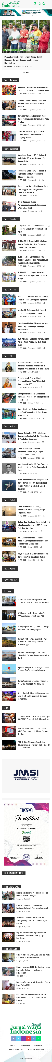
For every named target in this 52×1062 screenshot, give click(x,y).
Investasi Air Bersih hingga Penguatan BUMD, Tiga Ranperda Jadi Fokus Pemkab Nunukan (33, 731)
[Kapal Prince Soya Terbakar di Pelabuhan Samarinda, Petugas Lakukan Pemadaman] (9, 453)
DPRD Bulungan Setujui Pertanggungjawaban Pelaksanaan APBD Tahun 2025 (32, 204)
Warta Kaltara (10, 50)
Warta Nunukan (26, 50)
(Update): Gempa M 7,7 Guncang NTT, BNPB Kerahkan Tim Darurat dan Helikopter (33, 669)
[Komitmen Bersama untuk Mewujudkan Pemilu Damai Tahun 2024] (8, 985)
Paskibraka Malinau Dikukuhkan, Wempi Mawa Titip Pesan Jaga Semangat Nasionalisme (34, 326)
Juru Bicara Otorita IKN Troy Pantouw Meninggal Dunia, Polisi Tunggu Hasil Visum (33, 467)
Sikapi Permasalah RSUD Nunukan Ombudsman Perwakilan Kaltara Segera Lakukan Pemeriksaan (33, 970)
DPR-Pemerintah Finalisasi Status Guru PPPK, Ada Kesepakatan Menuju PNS (32, 614)
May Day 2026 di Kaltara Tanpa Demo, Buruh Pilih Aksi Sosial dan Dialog (33, 555)
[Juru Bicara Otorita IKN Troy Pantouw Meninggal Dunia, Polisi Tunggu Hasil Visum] (9, 468)
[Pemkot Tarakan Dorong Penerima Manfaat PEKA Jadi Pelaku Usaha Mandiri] (9, 105)
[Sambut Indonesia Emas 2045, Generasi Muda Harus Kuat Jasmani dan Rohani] (8, 957)
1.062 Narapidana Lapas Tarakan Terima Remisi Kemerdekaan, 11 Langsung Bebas (31, 134)
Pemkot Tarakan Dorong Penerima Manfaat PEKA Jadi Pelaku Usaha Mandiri (32, 103)
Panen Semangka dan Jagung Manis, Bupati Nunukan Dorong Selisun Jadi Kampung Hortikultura (23, 60)
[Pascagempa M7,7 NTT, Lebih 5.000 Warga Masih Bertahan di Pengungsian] (9, 628)
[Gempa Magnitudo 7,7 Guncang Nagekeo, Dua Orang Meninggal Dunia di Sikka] (9, 682)
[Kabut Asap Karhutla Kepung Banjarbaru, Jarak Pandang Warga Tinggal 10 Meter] (9, 511)
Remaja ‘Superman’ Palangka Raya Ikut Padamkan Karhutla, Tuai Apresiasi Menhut (33, 601)
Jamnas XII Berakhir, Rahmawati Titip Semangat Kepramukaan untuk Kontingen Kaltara (31, 920)
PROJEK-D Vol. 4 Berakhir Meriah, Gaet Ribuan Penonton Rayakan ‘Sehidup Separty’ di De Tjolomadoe (34, 744)
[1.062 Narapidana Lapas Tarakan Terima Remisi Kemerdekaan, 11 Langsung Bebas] (9, 136)
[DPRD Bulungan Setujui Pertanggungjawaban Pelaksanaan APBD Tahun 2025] (9, 206)
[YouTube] (28, 1038)
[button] (23, 72)
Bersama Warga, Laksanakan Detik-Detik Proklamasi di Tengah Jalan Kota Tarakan (33, 118)
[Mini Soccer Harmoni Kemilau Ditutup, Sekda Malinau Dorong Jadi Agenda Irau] (9, 299)
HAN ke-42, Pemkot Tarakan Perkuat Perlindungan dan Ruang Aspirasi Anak (33, 89)
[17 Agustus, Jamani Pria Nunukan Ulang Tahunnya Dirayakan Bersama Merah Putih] (9, 230)
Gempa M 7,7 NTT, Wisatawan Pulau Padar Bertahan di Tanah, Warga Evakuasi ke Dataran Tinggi (33, 641)
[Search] (43, 4)
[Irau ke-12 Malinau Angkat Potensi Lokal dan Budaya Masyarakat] (9, 313)
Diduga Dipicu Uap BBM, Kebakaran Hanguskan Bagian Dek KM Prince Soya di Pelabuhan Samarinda (33, 436)
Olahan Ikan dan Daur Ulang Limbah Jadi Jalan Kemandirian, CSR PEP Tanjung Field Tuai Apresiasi (34, 525)
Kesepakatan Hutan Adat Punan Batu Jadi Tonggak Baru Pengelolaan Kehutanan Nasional (33, 189)
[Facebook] (13, 1038)
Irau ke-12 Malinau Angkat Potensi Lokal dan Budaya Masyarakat (32, 312)
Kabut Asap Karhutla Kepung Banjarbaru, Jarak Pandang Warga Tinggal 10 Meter (31, 509)
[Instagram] (23, 1038)
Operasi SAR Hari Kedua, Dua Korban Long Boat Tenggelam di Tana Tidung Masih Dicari (32, 412)
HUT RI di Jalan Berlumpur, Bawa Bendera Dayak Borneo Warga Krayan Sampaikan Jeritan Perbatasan (33, 259)
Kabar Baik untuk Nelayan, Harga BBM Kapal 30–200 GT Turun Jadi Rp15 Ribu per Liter (33, 718)
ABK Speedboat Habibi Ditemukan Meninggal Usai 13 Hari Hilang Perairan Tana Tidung (33, 396)
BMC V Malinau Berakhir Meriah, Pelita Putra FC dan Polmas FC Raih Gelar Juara (33, 341)
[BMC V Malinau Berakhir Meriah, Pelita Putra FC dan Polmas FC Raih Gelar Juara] (9, 343)
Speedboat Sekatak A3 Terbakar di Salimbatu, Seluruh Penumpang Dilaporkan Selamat (32, 173)
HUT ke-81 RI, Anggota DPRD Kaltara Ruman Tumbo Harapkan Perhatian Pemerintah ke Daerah (32, 244)
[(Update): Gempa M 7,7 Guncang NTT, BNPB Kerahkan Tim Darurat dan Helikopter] (9, 669)
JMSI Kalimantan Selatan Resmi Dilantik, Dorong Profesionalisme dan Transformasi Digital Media (33, 540)
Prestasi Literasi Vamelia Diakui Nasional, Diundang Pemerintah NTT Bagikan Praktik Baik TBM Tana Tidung (33, 365)
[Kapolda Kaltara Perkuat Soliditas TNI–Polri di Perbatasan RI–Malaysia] (8, 895)
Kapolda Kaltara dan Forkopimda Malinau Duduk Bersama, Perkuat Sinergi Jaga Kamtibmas (31, 935)
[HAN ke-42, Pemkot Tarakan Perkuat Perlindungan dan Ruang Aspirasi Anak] (9, 90)
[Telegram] (33, 1038)
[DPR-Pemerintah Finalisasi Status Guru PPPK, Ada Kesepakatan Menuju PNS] (9, 615)
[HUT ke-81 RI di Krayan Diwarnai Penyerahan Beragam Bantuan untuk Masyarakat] (9, 277)
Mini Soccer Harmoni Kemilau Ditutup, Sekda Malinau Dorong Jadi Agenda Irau (33, 298)
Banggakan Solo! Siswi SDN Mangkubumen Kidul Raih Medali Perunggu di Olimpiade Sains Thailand (33, 696)
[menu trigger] (48, 4)
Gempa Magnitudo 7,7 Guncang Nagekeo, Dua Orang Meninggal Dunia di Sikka (33, 682)
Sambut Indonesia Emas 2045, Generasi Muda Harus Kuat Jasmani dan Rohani (33, 956)
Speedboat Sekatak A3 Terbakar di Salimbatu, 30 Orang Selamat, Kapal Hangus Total (32, 158)
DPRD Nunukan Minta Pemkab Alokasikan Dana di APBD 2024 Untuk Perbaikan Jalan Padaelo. (31, 997)
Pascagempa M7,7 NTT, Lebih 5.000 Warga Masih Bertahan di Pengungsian (33, 628)
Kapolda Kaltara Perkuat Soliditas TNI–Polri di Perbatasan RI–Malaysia (32, 894)
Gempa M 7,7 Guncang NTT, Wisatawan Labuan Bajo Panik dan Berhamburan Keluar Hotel (33, 655)
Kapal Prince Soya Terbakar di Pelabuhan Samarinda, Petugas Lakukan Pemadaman (30, 451)
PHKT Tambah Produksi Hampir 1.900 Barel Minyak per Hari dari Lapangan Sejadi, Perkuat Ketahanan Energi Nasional (33, 484)
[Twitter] (18, 1038)
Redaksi (9, 66)
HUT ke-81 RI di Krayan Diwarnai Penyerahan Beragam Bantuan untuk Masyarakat (33, 275)
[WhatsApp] (38, 1038)
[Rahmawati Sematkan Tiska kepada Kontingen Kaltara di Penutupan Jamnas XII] (8, 908)
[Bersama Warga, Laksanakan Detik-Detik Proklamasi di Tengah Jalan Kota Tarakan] (9, 120)
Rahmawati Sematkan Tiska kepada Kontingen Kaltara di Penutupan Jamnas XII (32, 907)
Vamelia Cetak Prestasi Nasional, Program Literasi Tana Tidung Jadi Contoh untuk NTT (31, 381)
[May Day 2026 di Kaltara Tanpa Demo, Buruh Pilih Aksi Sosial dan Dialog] (9, 556)
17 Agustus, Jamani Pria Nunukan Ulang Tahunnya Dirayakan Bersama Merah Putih (33, 228)
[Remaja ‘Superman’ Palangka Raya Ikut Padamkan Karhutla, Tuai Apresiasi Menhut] (9, 601)
